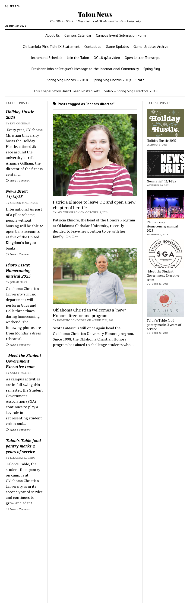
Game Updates (117, 46)
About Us (52, 35)
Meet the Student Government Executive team (23, 361)
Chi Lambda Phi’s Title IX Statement (51, 46)
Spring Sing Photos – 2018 (67, 80)
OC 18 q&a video (107, 57)
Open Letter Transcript (142, 57)
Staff (140, 80)
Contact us (92, 46)
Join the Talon (78, 57)
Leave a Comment (19, 180)
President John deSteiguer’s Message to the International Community (85, 68)
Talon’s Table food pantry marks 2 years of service (23, 446)
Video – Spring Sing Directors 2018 (131, 91)
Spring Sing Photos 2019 (112, 80)
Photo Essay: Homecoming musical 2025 (18, 270)
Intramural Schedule (47, 57)
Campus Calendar (77, 35)
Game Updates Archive (150, 46)
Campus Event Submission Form (121, 35)
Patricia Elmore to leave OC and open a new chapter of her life (94, 204)
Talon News (95, 14)
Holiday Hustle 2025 (20, 114)
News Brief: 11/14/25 (17, 193)
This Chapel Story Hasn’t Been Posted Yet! (66, 91)
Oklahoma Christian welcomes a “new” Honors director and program (89, 312)
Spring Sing (151, 68)
